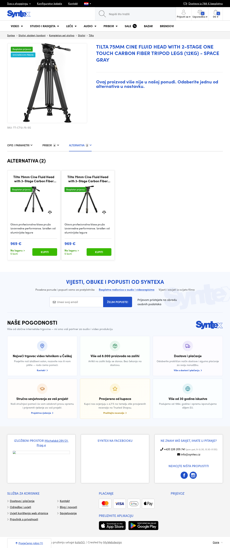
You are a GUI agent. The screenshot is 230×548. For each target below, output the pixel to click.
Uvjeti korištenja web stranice (29, 513)
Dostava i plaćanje (22, 501)
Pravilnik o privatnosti (24, 519)
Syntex (11, 35)
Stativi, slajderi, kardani (32, 35)
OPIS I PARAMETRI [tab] (18, 145)
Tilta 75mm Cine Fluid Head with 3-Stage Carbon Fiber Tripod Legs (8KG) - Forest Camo (87, 179)
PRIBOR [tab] (48, 145)
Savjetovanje (68, 513)
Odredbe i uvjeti (20, 507)
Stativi (81, 35)
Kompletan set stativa (61, 35)
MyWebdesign (112, 542)
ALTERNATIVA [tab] (78, 145)
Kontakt (73, 3)
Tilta (91, 35)
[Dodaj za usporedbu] (50, 212)
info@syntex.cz (190, 454)
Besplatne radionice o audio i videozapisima (126, 290)
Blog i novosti (68, 507)
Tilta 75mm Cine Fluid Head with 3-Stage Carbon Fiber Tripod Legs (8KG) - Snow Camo (33, 179)
